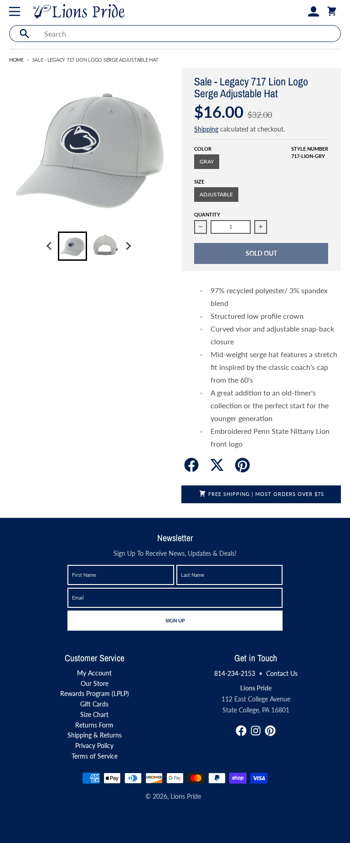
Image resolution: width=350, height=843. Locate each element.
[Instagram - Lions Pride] (255, 730)
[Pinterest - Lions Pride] (270, 730)
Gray (207, 161)
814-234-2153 (234, 673)
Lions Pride (185, 796)
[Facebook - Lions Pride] (241, 730)
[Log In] (313, 11)
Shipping (206, 129)
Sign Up (175, 620)
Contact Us (282, 673)
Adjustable (216, 194)
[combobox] (190, 33)
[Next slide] (128, 246)
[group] (72, 246)
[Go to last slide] (49, 246)
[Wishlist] (298, 11)
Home (16, 60)
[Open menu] (16, 11)
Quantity (207, 214)
